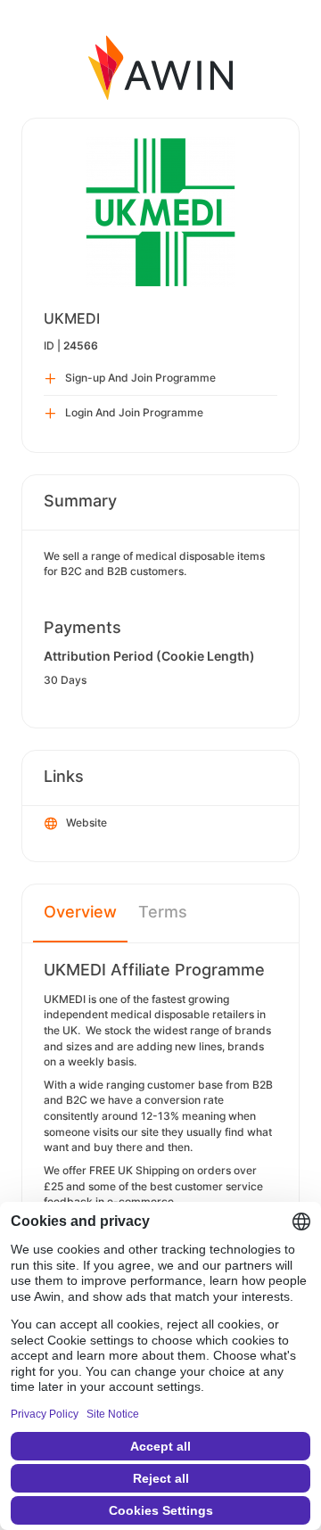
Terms (162, 911)
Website (86, 822)
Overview (80, 911)
